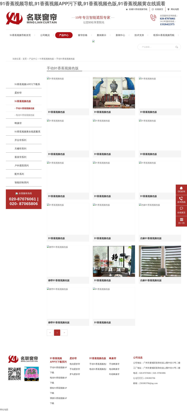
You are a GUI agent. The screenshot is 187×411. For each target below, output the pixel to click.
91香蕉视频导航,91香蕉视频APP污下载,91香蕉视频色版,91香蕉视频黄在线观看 (82, 3)
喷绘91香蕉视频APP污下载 (60, 390)
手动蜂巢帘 (114, 364)
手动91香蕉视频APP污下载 (60, 370)
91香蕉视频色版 (47, 59)
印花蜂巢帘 (114, 374)
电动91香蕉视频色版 (98, 369)
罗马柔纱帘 (75, 374)
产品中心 (33, 59)
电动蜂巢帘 (114, 369)
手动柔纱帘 (75, 369)
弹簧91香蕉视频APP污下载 (60, 400)
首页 (25, 59)
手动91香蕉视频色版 (65, 59)
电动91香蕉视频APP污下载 (60, 380)
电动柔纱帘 (75, 364)
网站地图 (175, 9)
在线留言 (159, 9)
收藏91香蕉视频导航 (138, 9)
